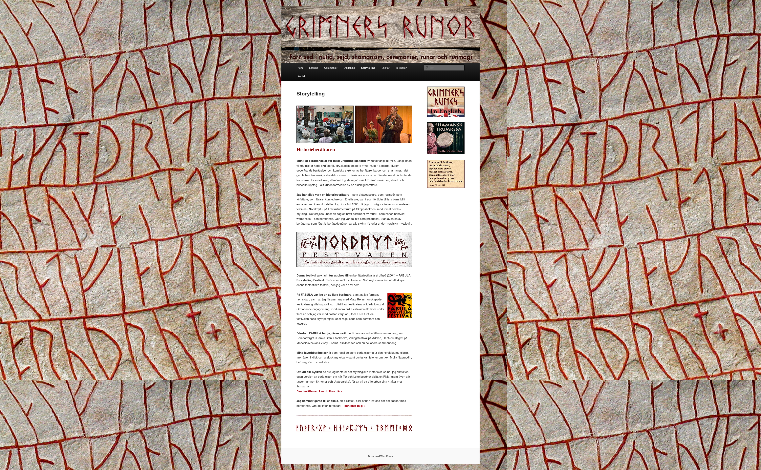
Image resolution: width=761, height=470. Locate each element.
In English (401, 68)
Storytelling (368, 68)
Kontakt (301, 76)
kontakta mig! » (355, 405)
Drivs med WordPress (380, 456)
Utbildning (349, 68)
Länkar (385, 68)
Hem (300, 68)
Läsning (313, 68)
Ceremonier (330, 68)
